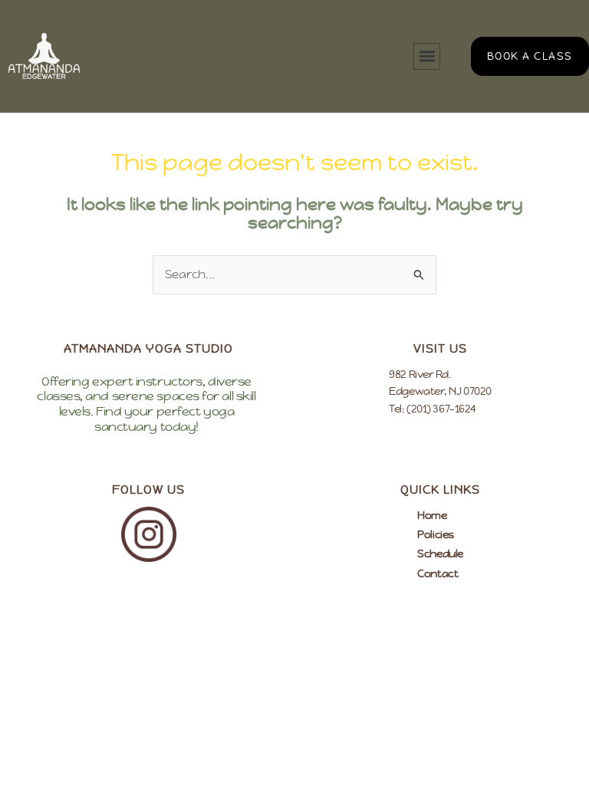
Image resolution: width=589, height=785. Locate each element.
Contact (437, 573)
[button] (426, 56)
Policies (435, 534)
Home (431, 515)
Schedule (439, 553)
